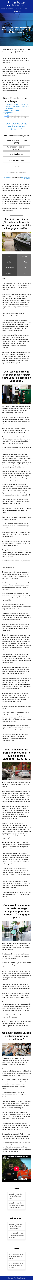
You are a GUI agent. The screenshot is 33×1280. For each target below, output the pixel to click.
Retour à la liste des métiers (17, 172)
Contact (10, 1278)
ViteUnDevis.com (24, 177)
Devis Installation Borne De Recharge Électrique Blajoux (16, 1256)
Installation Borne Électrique (7, 8)
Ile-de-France (19, 8)
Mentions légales (19, 1278)
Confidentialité (9, 177)
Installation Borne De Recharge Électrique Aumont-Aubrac (15, 1226)
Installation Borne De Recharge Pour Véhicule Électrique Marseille (16, 1205)
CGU (5, 177)
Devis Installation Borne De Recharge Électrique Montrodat (16, 1235)
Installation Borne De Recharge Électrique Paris (15, 1196)
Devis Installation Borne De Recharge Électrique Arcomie (16, 1265)
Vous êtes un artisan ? (27, 178)
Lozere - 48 (27, 8)
